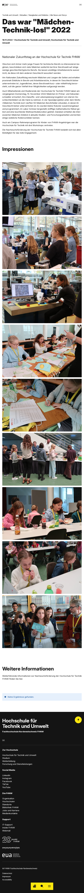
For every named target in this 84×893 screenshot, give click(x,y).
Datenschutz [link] (7, 873)
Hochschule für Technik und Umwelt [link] (19, 755)
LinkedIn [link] (6, 775)
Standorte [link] (7, 804)
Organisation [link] (8, 798)
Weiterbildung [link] (8, 761)
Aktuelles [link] (23, 15)
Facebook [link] (7, 781)
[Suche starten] (42, 886)
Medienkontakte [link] (10, 813)
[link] (10, 5)
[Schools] (34, 886)
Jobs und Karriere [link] (10, 810)
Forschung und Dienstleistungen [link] (17, 764)
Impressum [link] (6, 877)
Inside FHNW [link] (8, 827)
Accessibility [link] (7, 880)
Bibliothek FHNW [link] (10, 807)
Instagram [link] (7, 778)
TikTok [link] (5, 784)
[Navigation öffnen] (49, 886)
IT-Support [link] (7, 824)
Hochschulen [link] (8, 801)
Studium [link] (6, 758)
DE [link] (80, 5)
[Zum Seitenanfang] (78, 719)
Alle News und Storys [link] (58, 15)
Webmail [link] (6, 830)
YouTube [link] (6, 787)
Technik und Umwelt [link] (10, 15)
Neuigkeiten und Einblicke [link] (38, 15)
